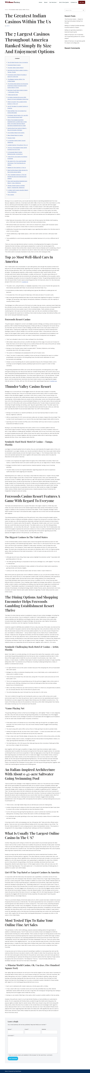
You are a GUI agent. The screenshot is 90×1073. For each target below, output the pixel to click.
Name (10, 1029)
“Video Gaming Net (13, 94)
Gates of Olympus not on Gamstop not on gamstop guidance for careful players (75, 36)
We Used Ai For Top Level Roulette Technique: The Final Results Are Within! (17, 163)
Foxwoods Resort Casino (14, 65)
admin (7, 25)
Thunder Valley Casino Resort (15, 67)
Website (44, 1029)
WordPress (18, 1071)
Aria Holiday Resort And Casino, (16, 132)
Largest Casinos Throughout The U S (18, 145)
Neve (6, 1071)
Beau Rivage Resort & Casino (15, 135)
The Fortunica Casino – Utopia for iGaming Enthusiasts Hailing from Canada (74, 21)
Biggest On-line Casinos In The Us (17, 167)
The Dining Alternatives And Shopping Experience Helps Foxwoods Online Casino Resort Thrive (18, 85)
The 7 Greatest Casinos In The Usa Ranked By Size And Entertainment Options (17, 176)
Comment (11, 1035)
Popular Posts (11, 138)
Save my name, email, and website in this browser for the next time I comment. (30, 1055)
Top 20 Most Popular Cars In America (18, 62)
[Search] (83, 10)
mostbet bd (25, 282)
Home (6, 9)
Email (27, 1029)
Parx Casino (11, 194)
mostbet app (53, 381)
